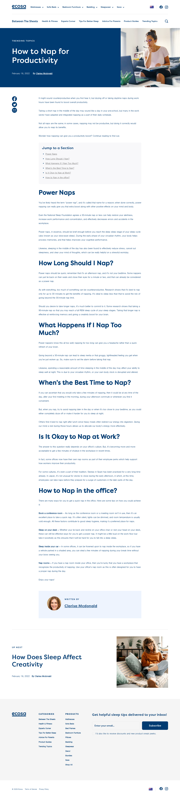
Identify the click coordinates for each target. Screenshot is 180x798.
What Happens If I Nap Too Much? (61, 163)
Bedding (91, 7)
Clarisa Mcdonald (44, 73)
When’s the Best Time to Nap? (59, 168)
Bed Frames (70, 728)
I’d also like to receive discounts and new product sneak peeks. (125, 733)
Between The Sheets (25, 21)
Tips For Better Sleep (89, 21)
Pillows (68, 737)
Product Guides (131, 21)
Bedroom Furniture (71, 7)
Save (119, 7)
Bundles (68, 755)
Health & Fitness (50, 21)
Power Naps (51, 154)
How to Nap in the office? (57, 177)
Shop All (68, 764)
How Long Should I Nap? (57, 158)
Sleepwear (106, 7)
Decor (67, 751)
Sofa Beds (51, 7)
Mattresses (36, 7)
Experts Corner (68, 21)
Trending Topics (149, 21)
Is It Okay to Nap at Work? (58, 172)
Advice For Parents (111, 21)
